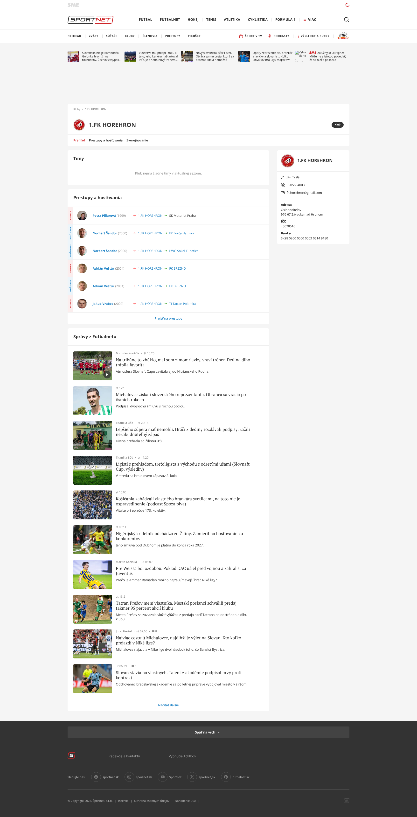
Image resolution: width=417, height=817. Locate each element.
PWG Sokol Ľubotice (183, 251)
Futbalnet (170, 19)
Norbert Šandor (105, 233)
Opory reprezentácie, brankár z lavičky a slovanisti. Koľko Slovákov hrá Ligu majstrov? (272, 56)
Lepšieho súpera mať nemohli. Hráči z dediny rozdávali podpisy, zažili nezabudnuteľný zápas (183, 432)
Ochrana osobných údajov (151, 801)
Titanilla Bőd (124, 423)
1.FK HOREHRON (150, 215)
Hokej (193, 19)
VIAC (312, 19)
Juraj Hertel (124, 631)
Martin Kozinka (126, 562)
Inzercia (123, 801)
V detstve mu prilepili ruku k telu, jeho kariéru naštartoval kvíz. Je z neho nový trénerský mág (159, 56)
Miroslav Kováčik (127, 353)
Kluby (76, 109)
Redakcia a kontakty (124, 756)
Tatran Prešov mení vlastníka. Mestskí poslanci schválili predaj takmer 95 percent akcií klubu (176, 606)
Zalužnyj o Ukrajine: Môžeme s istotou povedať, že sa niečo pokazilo (327, 56)
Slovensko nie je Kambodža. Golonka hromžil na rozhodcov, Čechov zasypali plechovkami (100, 56)
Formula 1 (285, 19)
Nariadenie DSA (185, 801)
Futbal (145, 19)
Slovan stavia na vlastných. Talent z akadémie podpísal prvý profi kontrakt (178, 675)
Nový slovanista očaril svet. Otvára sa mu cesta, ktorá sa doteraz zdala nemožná (215, 56)
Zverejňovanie (137, 140)
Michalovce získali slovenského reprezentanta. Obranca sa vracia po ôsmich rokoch (181, 397)
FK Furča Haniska (181, 233)
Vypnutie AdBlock (182, 756)
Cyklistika (258, 19)
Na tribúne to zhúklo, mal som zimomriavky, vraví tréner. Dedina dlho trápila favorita (183, 362)
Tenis (211, 19)
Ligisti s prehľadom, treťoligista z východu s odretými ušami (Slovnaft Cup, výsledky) (183, 466)
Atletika (232, 19)
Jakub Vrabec (103, 303)
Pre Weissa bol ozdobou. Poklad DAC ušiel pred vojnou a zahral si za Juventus (181, 571)
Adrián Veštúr (103, 268)
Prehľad (79, 140)
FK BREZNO (177, 268)
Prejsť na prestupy (168, 318)
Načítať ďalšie (168, 705)
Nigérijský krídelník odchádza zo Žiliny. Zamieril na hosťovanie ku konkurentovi (179, 536)
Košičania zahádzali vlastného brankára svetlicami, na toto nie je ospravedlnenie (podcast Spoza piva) (178, 501)
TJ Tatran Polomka (182, 303)
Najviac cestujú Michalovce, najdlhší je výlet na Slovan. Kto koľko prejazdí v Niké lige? (178, 640)
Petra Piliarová (104, 215)
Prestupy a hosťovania (106, 140)
